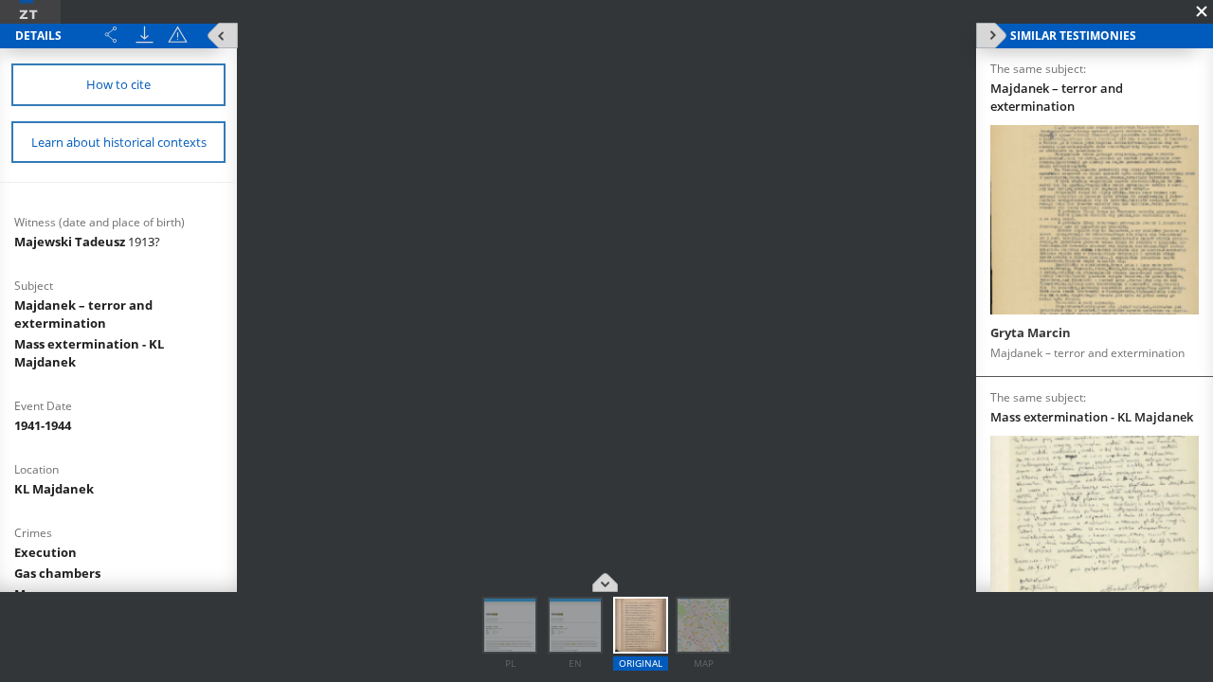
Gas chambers (57, 573)
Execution (45, 552)
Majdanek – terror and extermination (83, 314)
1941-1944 (42, 425)
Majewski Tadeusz (87, 241)
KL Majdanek (54, 488)
